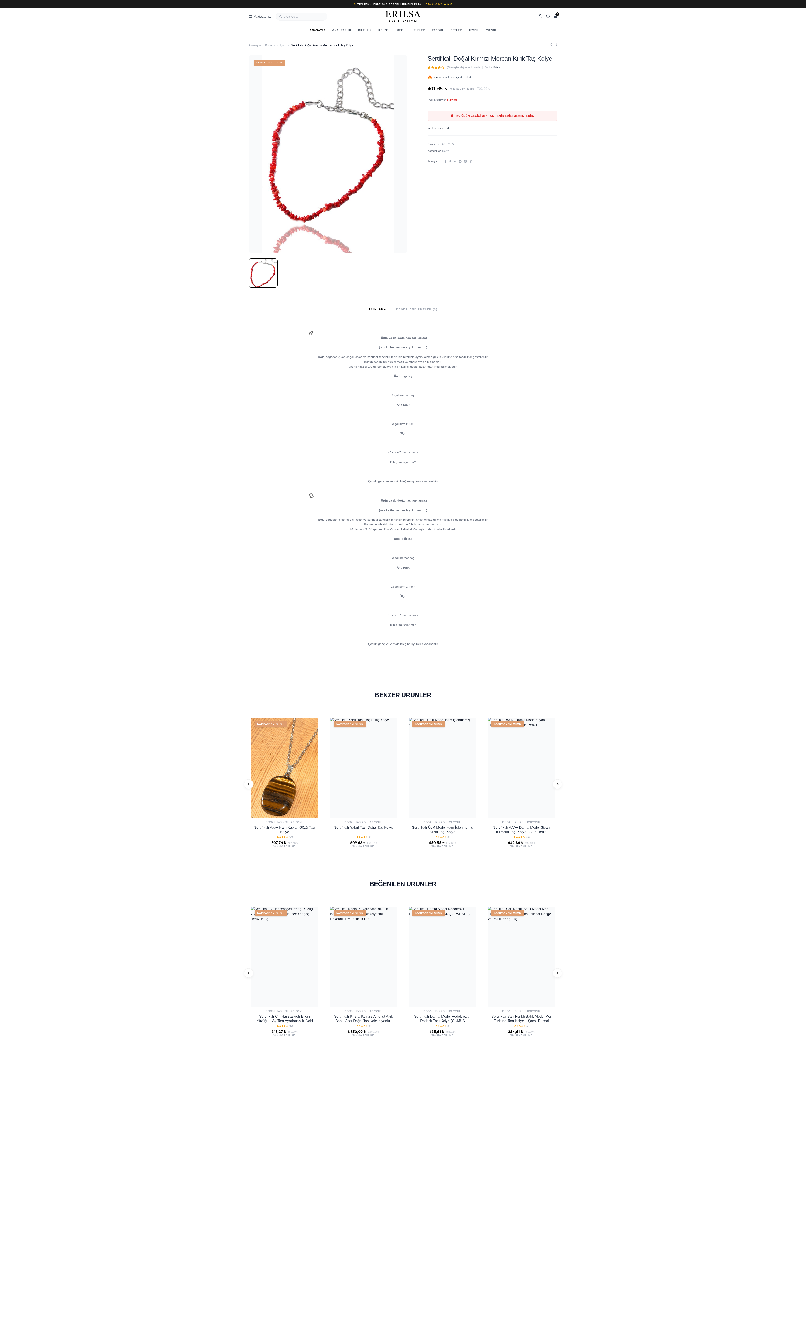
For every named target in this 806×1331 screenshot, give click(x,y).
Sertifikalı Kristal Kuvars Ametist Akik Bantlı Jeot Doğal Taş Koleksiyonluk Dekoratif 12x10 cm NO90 (363, 1018)
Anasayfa (318, 30)
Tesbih (474, 30)
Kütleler (417, 30)
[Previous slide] (248, 784)
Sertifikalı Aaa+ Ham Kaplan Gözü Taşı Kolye (284, 829)
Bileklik (365, 30)
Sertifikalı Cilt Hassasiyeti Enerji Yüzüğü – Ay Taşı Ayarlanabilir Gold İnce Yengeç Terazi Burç (285, 1018)
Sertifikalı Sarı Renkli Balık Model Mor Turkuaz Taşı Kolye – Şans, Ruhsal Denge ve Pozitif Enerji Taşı (521, 1018)
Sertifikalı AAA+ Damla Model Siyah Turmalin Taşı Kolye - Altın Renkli (521, 829)
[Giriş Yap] (540, 16)
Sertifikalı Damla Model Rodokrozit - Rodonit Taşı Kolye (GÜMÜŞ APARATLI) (442, 1018)
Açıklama (377, 309)
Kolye (383, 30)
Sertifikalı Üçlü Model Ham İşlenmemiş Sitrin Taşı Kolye (442, 829)
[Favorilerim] (548, 16)
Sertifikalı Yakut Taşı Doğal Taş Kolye (363, 827)
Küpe (399, 30)
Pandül (438, 30)
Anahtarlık (341, 30)
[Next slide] (557, 784)
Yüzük (491, 30)
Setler (456, 30)
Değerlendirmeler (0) (416, 309)
